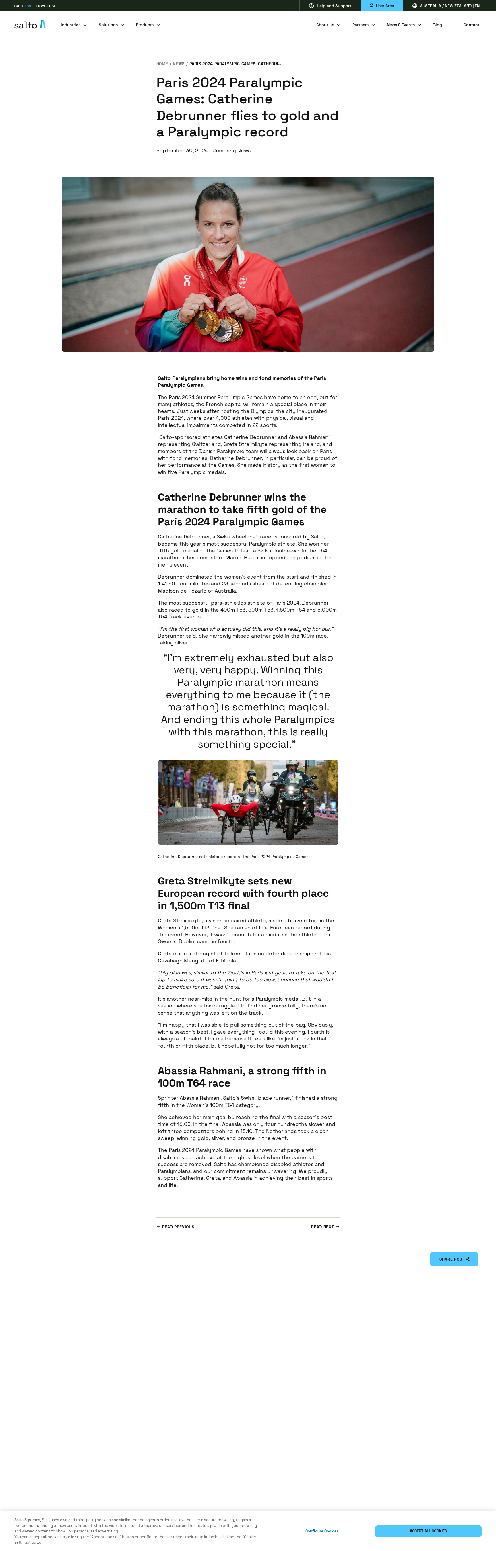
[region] (248, 1531)
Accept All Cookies (428, 1531)
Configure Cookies (322, 1531)
